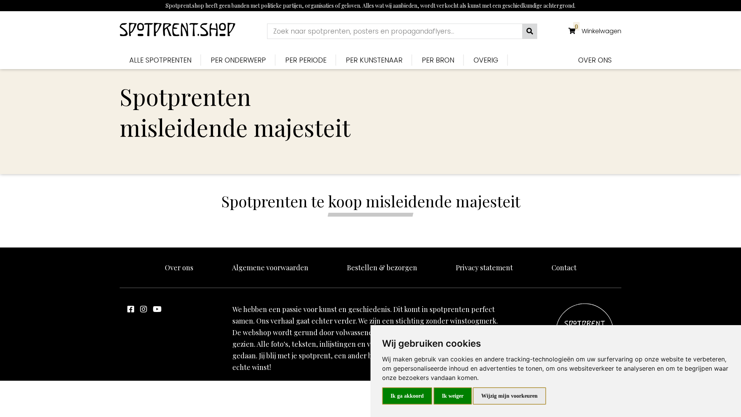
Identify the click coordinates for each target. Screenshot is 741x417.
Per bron (438, 60)
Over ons (595, 60)
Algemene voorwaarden (270, 267)
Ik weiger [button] (453, 396)
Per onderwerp (238, 60)
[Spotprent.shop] (177, 31)
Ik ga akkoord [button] (407, 396)
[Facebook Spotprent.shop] (130, 308)
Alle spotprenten (160, 60)
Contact (564, 267)
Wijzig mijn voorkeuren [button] (509, 396)
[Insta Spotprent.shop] (143, 308)
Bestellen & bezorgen (382, 267)
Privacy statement (484, 267)
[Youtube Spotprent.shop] (157, 308)
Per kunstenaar (374, 60)
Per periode (306, 60)
